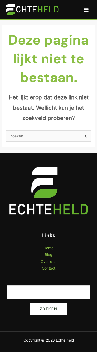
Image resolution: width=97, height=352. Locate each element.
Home (48, 248)
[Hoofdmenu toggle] (86, 9)
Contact (48, 268)
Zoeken (48, 309)
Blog (48, 254)
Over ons (48, 261)
